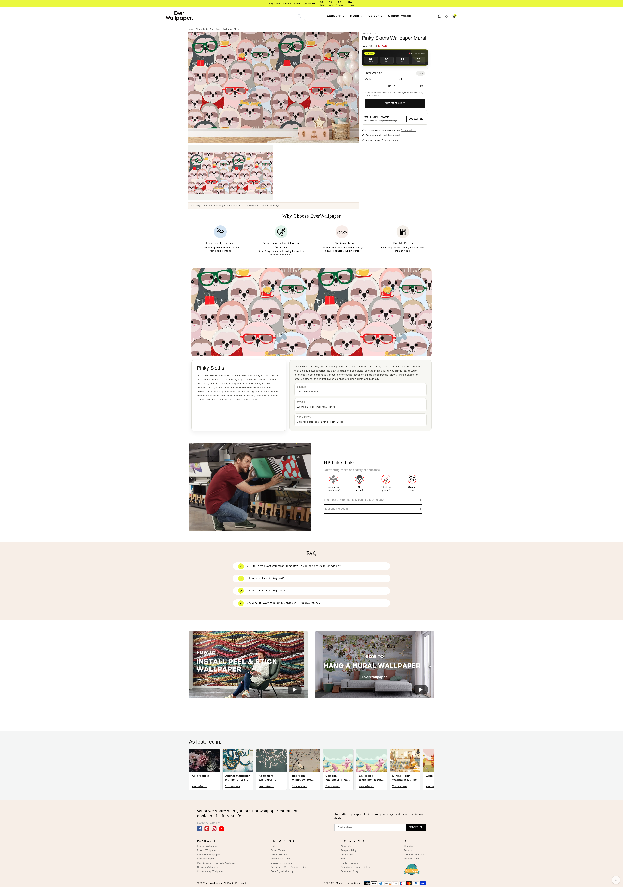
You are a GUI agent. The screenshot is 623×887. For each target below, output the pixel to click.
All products (202, 29)
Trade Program (349, 863)
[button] (248, 665)
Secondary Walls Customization (289, 867)
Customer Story (349, 871)
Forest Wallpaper (207, 850)
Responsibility (348, 850)
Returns (408, 850)
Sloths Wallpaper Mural (224, 375)
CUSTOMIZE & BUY (395, 103)
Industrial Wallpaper (208, 854)
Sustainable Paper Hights (355, 867)
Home (191, 29)
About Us (346, 846)
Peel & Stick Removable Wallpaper (217, 863)
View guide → (408, 130)
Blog (343, 858)
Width (368, 79)
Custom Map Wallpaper (210, 871)
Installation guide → (393, 135)
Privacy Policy (412, 858)
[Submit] (299, 16)
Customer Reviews (281, 863)
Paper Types (278, 850)
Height (400, 79)
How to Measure (280, 854)
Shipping (409, 846)
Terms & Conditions (415, 854)
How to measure (372, 95)
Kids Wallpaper (205, 858)
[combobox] (254, 15)
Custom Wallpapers (208, 867)
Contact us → (391, 140)
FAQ (273, 846)
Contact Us (347, 854)
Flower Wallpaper (207, 846)
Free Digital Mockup (282, 871)
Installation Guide (281, 858)
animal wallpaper (246, 387)
